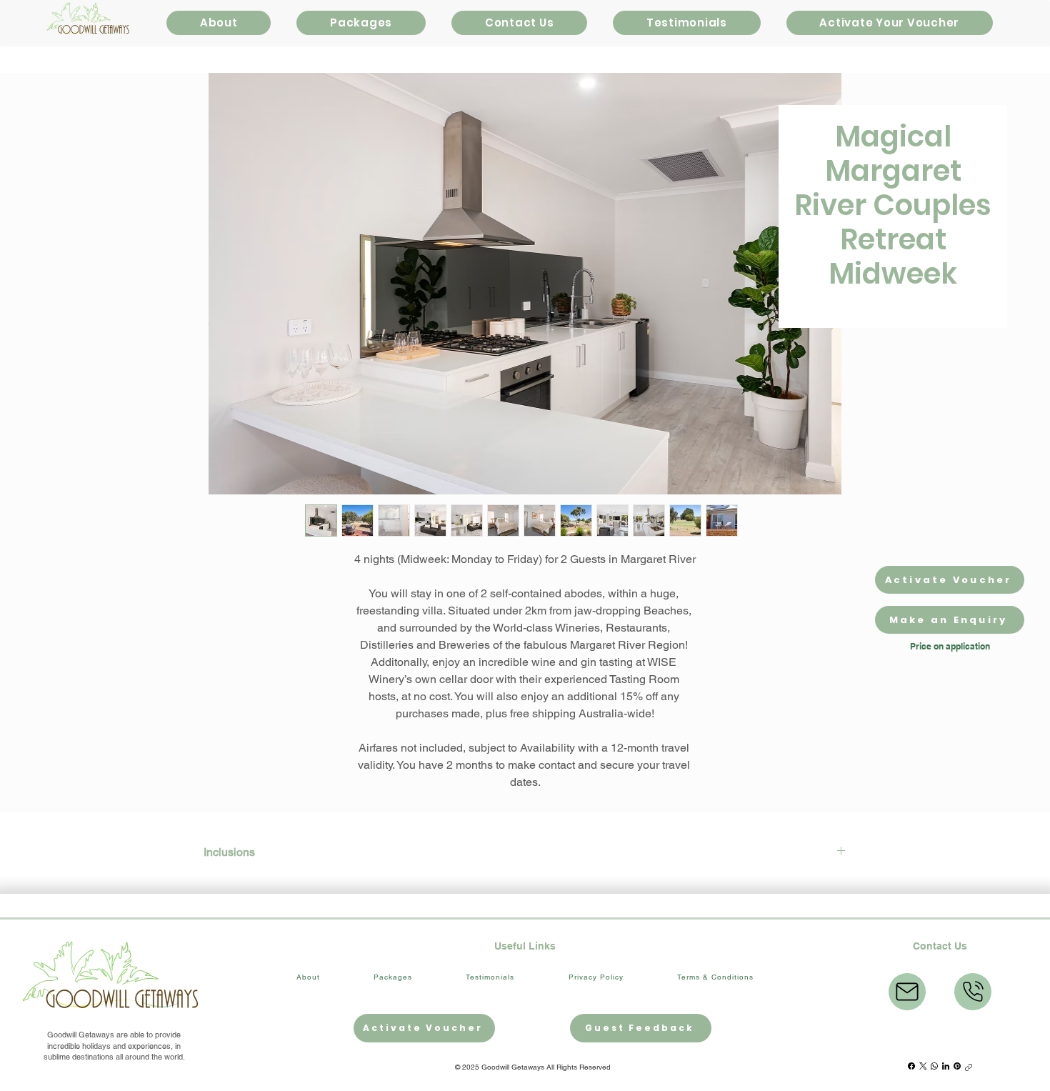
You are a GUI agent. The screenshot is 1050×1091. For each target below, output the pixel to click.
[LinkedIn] (945, 1066)
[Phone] (972, 991)
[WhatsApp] (934, 1066)
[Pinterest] (957, 1066)
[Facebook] (911, 1066)
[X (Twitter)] (923, 1066)
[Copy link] (968, 1066)
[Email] (907, 991)
